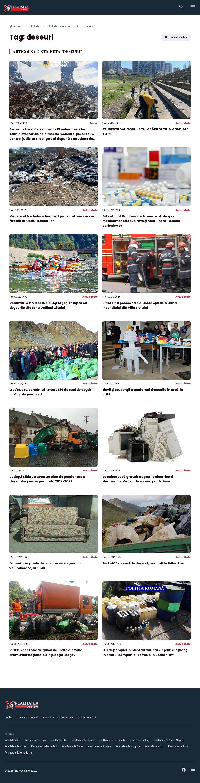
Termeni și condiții (28, 717)
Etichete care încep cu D (62, 26)
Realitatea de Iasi (154, 746)
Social (93, 123)
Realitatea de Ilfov (178, 746)
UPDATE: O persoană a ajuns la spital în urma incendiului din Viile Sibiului (139, 305)
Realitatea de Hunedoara (18, 752)
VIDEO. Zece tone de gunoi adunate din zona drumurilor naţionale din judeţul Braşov (46, 652)
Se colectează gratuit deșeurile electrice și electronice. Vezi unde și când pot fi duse (137, 479)
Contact (9, 717)
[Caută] (181, 7)
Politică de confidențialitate (58, 717)
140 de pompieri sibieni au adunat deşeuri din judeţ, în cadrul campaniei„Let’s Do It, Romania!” (145, 652)
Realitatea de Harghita (128, 746)
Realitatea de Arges (72, 746)
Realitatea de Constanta (112, 740)
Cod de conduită (87, 717)
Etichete (34, 26)
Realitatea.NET (13, 740)
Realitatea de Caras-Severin (169, 740)
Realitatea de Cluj (139, 740)
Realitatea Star (59, 740)
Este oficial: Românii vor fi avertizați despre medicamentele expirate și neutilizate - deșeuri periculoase (141, 221)
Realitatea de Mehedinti (44, 746)
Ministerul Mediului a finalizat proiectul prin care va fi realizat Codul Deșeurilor (52, 218)
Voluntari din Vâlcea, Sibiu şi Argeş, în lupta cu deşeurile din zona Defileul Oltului (48, 305)
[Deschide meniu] (192, 7)
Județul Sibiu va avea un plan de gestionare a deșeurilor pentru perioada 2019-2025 (47, 479)
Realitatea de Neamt (83, 740)
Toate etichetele (178, 37)
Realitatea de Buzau (16, 746)
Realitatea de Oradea (99, 746)
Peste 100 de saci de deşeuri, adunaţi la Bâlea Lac (143, 563)
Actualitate (183, 123)
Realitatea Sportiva (35, 740)
